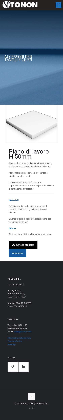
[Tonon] (20, 5)
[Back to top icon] (31, 396)
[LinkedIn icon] (33, 408)
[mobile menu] (58, 5)
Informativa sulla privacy (19, 338)
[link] (31, 124)
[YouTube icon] (30, 408)
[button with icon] (13, 367)
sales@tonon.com (23, 331)
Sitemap (12, 344)
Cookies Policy (15, 341)
